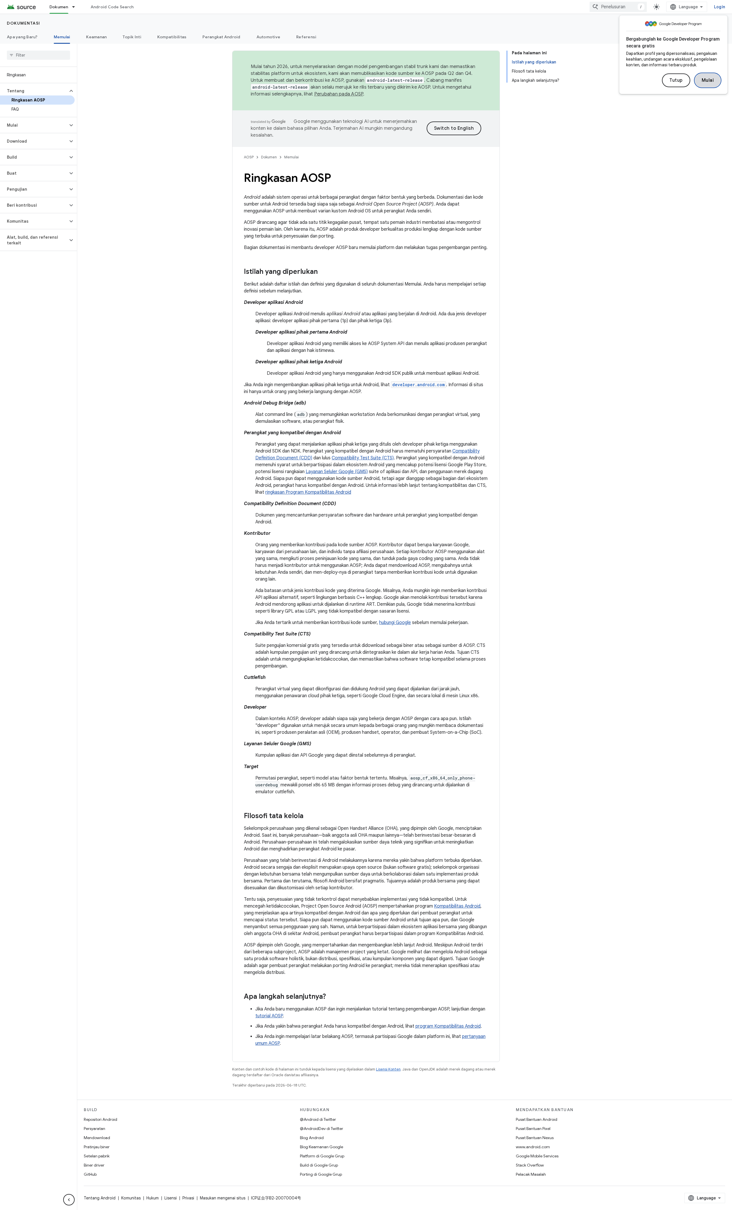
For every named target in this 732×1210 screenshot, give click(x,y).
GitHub (90, 1174)
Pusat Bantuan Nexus (535, 1137)
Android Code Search (112, 6)
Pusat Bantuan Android (536, 1119)
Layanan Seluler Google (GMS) (337, 472)
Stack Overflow (530, 1165)
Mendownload (97, 1137)
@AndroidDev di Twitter (321, 1128)
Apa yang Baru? (22, 36)
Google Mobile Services (537, 1156)
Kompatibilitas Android (457, 906)
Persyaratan (94, 1128)
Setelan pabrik (97, 1156)
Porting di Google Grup (321, 1174)
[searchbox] (38, 55)
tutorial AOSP (269, 1016)
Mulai (708, 80)
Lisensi (170, 1198)
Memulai (62, 36)
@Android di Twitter (318, 1119)
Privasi (188, 1198)
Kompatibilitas (172, 36)
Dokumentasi (23, 23)
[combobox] (618, 7)
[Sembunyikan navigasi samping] (69, 1199)
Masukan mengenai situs (222, 1198)
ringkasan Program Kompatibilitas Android (308, 492)
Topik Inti (132, 36)
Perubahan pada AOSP (338, 94)
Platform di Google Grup (322, 1156)
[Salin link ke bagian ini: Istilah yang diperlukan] (323, 272)
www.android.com (533, 1146)
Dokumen (58, 6)
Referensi (306, 36)
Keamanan (96, 36)
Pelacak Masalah (531, 1174)
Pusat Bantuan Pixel (533, 1128)
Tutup (676, 80)
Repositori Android (100, 1119)
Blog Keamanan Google (321, 1146)
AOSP (249, 157)
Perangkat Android (221, 36)
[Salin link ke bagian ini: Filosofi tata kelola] (309, 816)
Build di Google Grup (319, 1165)
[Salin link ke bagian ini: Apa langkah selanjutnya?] (331, 997)
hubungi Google (395, 622)
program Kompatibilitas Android (448, 1026)
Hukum (152, 1198)
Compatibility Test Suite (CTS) (363, 458)
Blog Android (312, 1137)
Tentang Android (100, 1198)
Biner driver (94, 1165)
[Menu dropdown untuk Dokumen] (76, 7)
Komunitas (131, 1198)
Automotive (268, 36)
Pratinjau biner (97, 1146)
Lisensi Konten (388, 1069)
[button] (34, 90)
